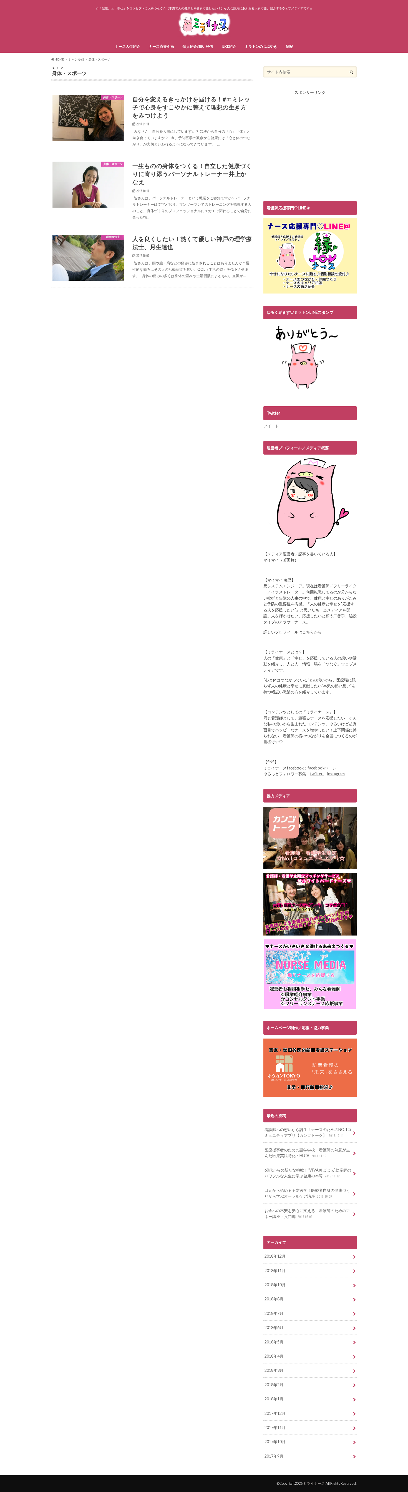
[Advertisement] (310, 149)
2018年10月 (275, 1284)
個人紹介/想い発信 (198, 46)
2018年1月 (274, 1398)
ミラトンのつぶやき (261, 46)
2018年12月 (275, 1256)
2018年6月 (274, 1327)
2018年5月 (274, 1342)
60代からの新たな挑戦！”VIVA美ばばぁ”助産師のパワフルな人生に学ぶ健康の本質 (308, 1173)
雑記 (289, 46)
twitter (316, 773)
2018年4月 (274, 1356)
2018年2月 (274, 1384)
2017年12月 (275, 1413)
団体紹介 (229, 46)
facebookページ (322, 768)
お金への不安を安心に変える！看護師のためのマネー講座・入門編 (307, 1213)
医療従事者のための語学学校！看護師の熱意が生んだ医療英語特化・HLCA (307, 1152)
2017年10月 (275, 1441)
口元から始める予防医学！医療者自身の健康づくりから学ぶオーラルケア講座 (307, 1193)
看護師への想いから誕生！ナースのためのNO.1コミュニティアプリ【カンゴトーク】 (308, 1132)
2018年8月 (274, 1299)
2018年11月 (275, 1270)
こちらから (312, 632)
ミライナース (314, 1483)
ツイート (271, 425)
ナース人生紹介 (127, 46)
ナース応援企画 (161, 46)
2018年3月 (274, 1370)
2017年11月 (275, 1427)
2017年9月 (274, 1456)
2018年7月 (274, 1313)
